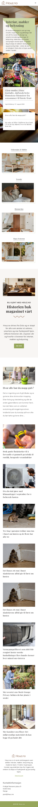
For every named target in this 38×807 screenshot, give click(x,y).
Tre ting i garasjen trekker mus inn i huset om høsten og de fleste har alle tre (18, 534)
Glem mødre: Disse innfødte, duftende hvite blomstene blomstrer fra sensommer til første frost (18, 94)
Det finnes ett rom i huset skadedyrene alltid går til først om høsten (18, 573)
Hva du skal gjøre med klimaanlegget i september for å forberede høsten (17, 494)
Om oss (19, 346)
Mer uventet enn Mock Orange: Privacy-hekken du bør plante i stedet (17, 695)
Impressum (19, 776)
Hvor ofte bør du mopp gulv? (15, 115)
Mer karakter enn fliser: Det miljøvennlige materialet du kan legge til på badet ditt (17, 734)
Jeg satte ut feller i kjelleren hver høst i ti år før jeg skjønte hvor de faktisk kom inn (19, 124)
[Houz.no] (10, 3)
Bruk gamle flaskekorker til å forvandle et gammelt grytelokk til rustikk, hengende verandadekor (18, 454)
